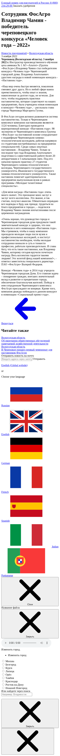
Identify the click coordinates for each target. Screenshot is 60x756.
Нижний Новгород (16, 688)
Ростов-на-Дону (15, 684)
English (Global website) (14, 365)
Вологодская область (41, 53)
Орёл (8, 674)
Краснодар (12, 681)
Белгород (11, 664)
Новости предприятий (14, 53)
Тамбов (10, 678)
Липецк (10, 671)
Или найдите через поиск (15, 691)
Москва (10, 661)
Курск (9, 668)
